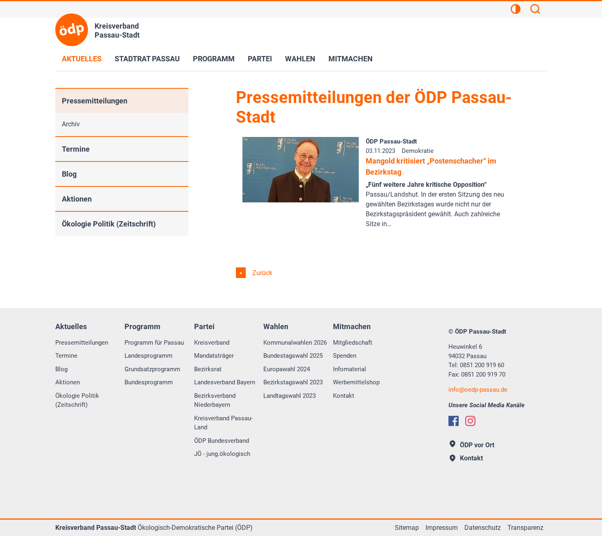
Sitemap (407, 528)
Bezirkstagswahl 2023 (293, 382)
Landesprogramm (148, 355)
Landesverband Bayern (224, 382)
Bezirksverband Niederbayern (214, 400)
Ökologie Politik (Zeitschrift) (109, 224)
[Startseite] (71, 29)
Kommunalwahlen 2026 (295, 342)
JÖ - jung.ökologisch (222, 454)
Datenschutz (482, 528)
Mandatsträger (214, 355)
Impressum (441, 528)
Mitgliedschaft (352, 342)
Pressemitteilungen (94, 100)
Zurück (261, 273)
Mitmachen (350, 58)
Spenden (344, 355)
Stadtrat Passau (147, 58)
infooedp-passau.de (477, 389)
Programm (214, 58)
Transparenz (525, 528)
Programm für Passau (154, 342)
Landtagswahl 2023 (289, 395)
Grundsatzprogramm (152, 369)
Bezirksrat (208, 369)
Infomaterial (349, 369)
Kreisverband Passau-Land (223, 423)
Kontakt (343, 395)
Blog (69, 174)
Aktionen (77, 199)
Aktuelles (82, 58)
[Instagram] (470, 421)
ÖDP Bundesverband (221, 440)
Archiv (71, 124)
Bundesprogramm (148, 382)
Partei (260, 58)
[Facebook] (453, 421)
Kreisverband (211, 342)
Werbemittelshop (356, 382)
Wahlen (300, 58)
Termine (76, 149)
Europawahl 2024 (286, 369)
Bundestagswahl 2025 (293, 355)
